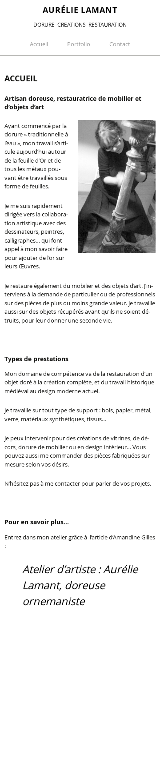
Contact (119, 44)
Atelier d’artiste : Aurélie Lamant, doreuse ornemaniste (80, 585)
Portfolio (78, 44)
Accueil (39, 44)
